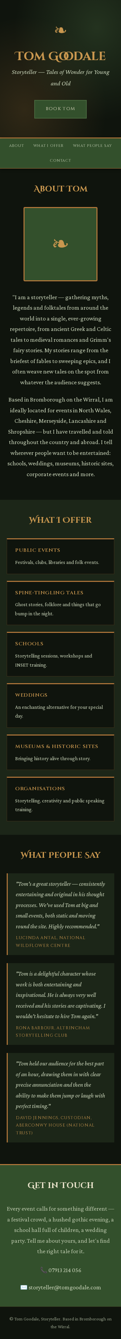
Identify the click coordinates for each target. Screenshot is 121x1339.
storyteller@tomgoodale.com (60, 1287)
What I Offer (48, 145)
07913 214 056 (60, 1270)
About (16, 145)
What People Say (92, 145)
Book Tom (61, 109)
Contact (60, 160)
